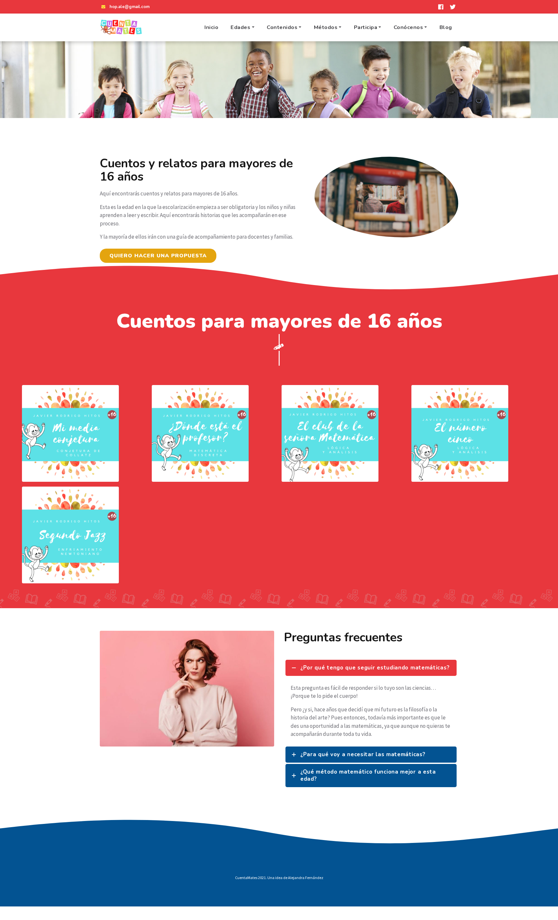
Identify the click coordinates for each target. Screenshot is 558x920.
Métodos (326, 27)
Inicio (211, 27)
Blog (445, 27)
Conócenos (408, 27)
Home (219, 89)
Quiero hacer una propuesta (158, 255)
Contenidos (282, 27)
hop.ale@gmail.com (129, 7)
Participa (365, 27)
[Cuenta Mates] (121, 27)
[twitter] (452, 7)
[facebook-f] (440, 7)
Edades (240, 27)
